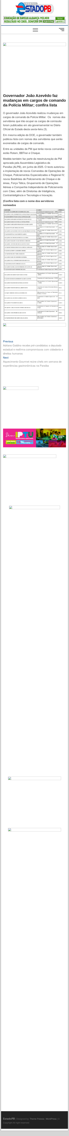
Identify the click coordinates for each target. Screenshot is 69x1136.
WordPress (51, 1118)
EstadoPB (9, 1118)
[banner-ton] (34, 325)
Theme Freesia (37, 1118)
